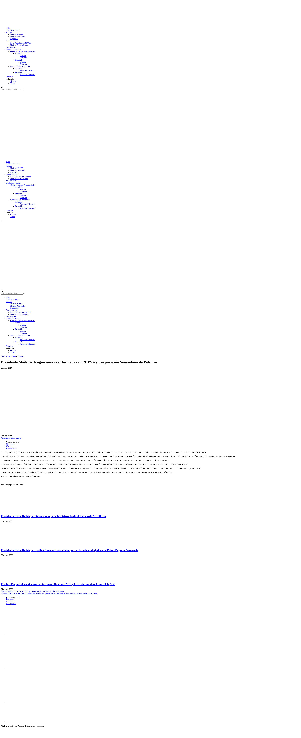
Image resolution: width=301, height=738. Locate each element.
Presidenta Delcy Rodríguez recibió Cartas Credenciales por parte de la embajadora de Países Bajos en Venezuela (69, 550)
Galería (13, 81)
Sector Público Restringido (20, 66)
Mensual (23, 56)
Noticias (9, 32)
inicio (8, 28)
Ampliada (18, 54)
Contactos (9, 77)
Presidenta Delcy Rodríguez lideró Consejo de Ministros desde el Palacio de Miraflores (53, 516)
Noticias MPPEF (16, 34)
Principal (20, 356)
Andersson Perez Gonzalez (11, 438)
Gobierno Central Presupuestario (22, 51)
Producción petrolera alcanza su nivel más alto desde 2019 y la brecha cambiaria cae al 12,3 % (58, 584)
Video (12, 83)
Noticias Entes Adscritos (19, 45)
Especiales (14, 39)
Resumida (18, 60)
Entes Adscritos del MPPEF (20, 43)
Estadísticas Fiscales (13, 49)
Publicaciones (11, 47)
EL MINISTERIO (12, 30)
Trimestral (23, 58)
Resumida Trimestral (27, 75)
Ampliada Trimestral (27, 70)
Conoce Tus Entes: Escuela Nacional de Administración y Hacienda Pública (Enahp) (32, 591)
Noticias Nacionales (17, 37)
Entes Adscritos (11, 41)
